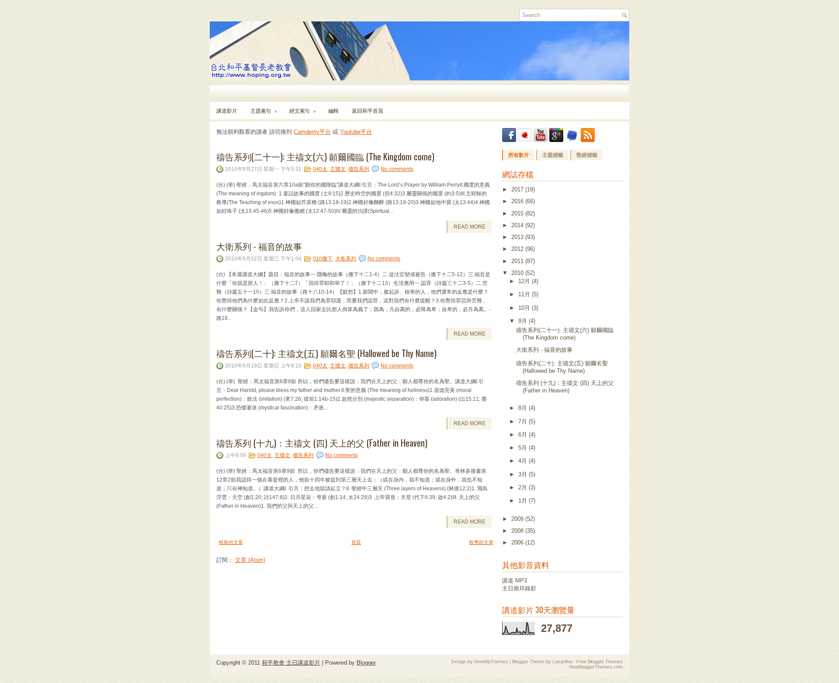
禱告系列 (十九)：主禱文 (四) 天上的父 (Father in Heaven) (321, 442)
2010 (518, 273)
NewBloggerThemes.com (596, 666)
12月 (525, 281)
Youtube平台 (356, 131)
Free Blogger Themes (599, 661)
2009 (518, 519)
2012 (518, 249)
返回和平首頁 (367, 110)
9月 (523, 321)
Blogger (366, 662)
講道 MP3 (514, 580)
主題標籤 (552, 155)
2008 (518, 530)
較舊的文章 (481, 542)
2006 (518, 542)
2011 (518, 261)
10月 (525, 308)
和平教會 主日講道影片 (291, 662)
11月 (525, 294)
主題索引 (263, 110)
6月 (523, 434)
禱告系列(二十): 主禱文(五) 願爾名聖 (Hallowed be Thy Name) (326, 353)
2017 (518, 189)
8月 (523, 408)
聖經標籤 (586, 155)
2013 (518, 237)
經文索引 (302, 110)
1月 (523, 500)
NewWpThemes (491, 661)
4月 (523, 461)
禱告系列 (358, 169)
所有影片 (518, 155)
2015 (518, 213)
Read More (469, 227)
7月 (523, 421)
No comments (397, 169)
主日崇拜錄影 (519, 588)
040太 (320, 169)
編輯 (333, 110)
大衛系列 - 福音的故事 (259, 246)
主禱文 (338, 169)
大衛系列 (345, 259)
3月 (523, 474)
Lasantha (562, 661)
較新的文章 (231, 542)
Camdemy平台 (312, 131)
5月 (523, 447)
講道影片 (226, 110)
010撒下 (323, 259)
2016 (518, 201)
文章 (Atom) (250, 560)
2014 (518, 225)
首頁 (356, 542)
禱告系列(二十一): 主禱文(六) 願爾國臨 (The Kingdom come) (325, 156)
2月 (523, 487)
